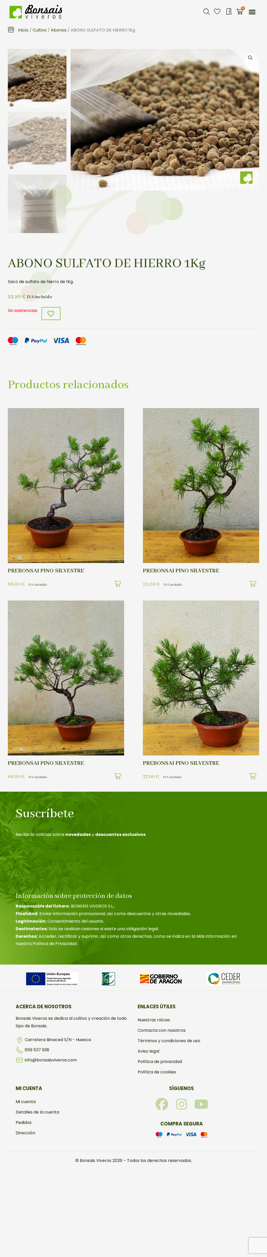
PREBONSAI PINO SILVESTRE (46, 570)
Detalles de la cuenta (37, 1112)
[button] (206, 12)
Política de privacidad (160, 1062)
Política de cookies (157, 1072)
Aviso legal (148, 1051)
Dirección (25, 1133)
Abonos (58, 30)
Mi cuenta (26, 1102)
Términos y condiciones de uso (169, 1041)
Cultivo (40, 30)
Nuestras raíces (154, 1020)
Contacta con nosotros (162, 1030)
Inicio (23, 30)
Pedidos (24, 1122)
